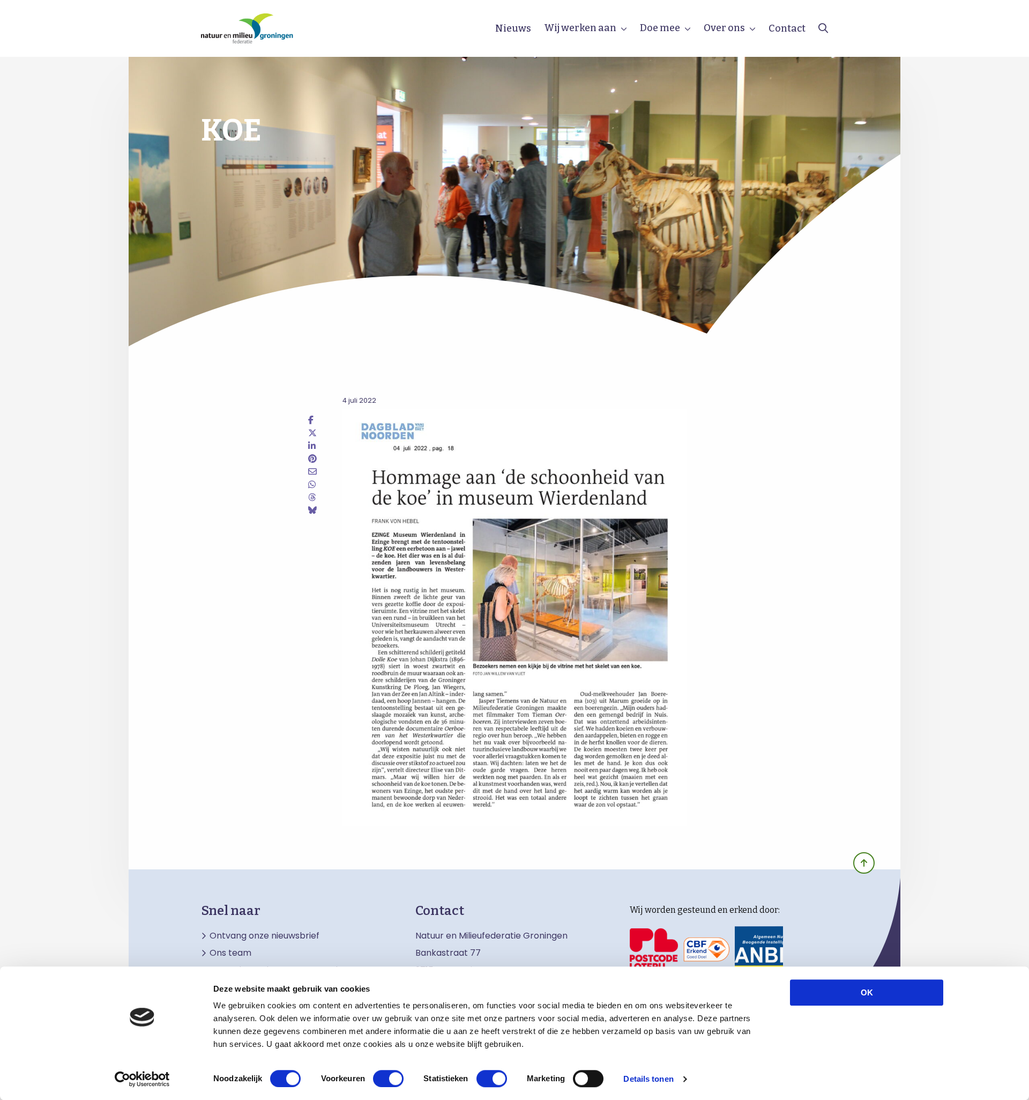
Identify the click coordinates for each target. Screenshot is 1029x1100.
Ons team (230, 953)
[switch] (388, 1078)
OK (867, 992)
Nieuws (513, 28)
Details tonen (648, 1078)
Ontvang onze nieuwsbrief (264, 936)
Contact (787, 28)
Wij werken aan (580, 28)
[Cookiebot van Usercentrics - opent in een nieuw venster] (142, 1079)
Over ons (724, 28)
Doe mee (660, 28)
